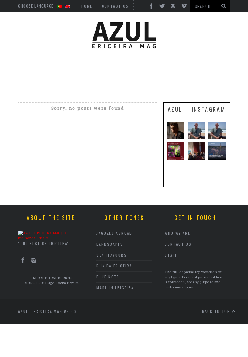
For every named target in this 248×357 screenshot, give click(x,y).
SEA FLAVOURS (111, 254)
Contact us (178, 244)
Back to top (217, 311)
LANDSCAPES (109, 244)
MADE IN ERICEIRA (115, 287)
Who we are (177, 233)
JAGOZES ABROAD (114, 233)
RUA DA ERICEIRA (114, 265)
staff (171, 254)
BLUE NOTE (107, 276)
